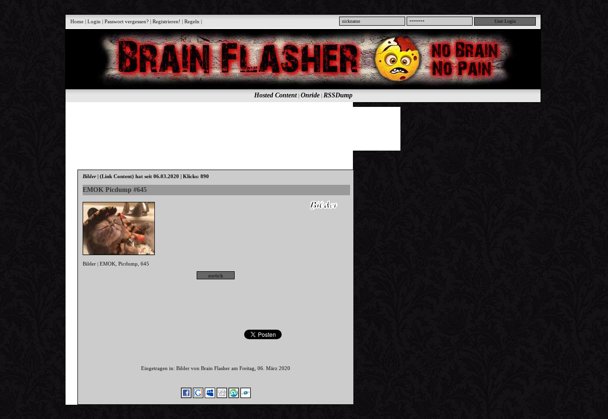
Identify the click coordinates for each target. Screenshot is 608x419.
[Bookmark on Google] (198, 396)
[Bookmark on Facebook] (186, 396)
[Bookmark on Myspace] (210, 396)
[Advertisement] (298, 128)
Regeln (192, 21)
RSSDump (337, 95)
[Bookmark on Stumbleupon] (233, 396)
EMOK (107, 264)
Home (77, 21)
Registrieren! (166, 21)
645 (145, 264)
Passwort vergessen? (126, 21)
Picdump (128, 264)
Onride (310, 95)
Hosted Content (275, 95)
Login (94, 21)
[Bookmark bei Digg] (222, 396)
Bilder (89, 264)
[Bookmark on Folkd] (245, 396)
